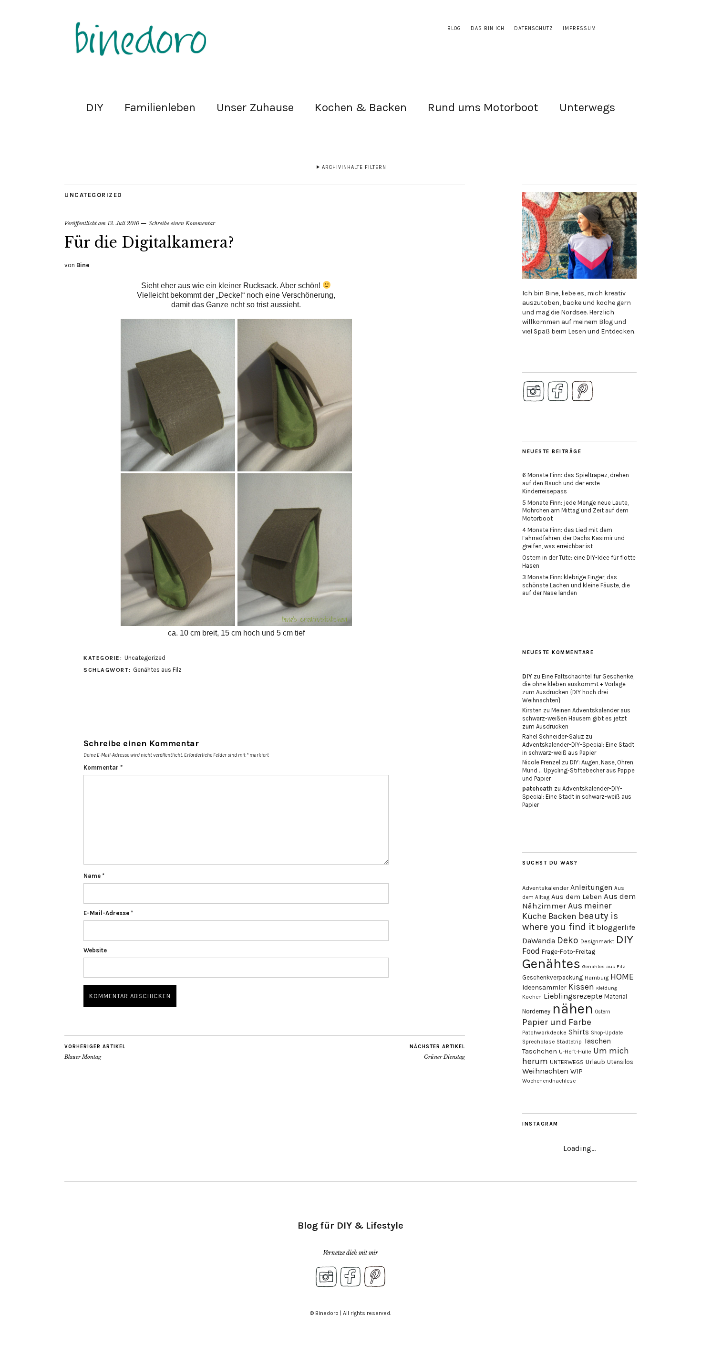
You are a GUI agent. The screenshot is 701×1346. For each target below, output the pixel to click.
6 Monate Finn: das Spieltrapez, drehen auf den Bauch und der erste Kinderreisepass (575, 483)
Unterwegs (587, 107)
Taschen (597, 1040)
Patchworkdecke (544, 1032)
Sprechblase (538, 1041)
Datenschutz (533, 28)
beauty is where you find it (570, 921)
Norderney (536, 1011)
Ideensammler (544, 987)
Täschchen (539, 1051)
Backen (562, 916)
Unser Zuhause (255, 107)
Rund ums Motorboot (483, 107)
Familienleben (160, 107)
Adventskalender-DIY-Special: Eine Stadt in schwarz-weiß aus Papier (578, 748)
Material (615, 996)
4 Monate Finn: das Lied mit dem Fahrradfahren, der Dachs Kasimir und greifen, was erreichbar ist (573, 538)
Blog (454, 28)
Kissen (581, 986)
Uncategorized (93, 194)
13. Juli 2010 (123, 223)
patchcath (537, 788)
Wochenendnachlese (549, 1081)
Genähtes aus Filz (157, 669)
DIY (94, 107)
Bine (82, 265)
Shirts (578, 1031)
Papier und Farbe (556, 1022)
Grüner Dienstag (437, 1051)
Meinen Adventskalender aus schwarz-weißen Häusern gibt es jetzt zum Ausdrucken (576, 718)
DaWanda (538, 940)
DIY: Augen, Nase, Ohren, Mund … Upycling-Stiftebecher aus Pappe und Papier (578, 770)
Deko (567, 940)
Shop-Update (607, 1033)
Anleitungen (591, 887)
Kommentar (103, 767)
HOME (622, 976)
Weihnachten (545, 1070)
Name (93, 875)
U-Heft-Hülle (575, 1051)
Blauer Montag (94, 1051)
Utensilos (620, 1061)
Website (95, 950)
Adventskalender (545, 887)
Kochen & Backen (361, 107)
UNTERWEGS (567, 1062)
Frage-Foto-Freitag (568, 951)
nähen (572, 1009)
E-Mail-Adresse (108, 913)
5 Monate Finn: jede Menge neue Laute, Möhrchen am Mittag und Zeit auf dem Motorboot (575, 510)
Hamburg (596, 977)
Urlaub (595, 1061)
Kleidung (606, 988)
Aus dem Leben (576, 896)
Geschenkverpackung (552, 977)
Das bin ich (488, 28)
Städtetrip (569, 1042)
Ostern (602, 1012)
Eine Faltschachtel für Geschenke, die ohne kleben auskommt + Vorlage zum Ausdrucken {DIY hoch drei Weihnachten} (578, 688)
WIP (576, 1071)
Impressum (579, 28)
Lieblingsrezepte (573, 996)
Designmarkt (597, 941)
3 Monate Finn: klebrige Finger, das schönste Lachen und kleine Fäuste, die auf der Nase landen (576, 585)
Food (531, 951)
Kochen (532, 996)
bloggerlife (616, 927)
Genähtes (551, 963)
